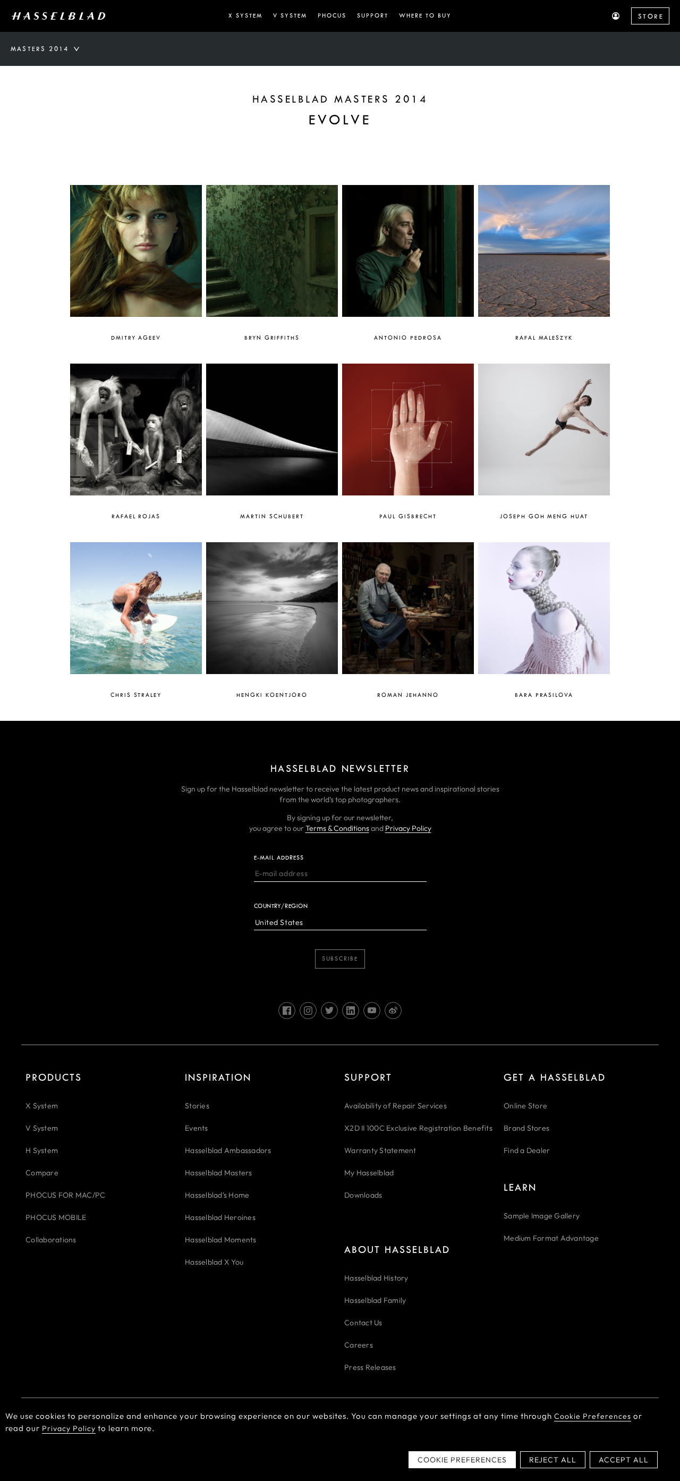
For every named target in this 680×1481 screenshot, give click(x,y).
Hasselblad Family (375, 1300)
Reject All (552, 1460)
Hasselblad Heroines (220, 1217)
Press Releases (370, 1367)
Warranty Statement (380, 1150)
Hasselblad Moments (221, 1239)
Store (651, 16)
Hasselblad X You (214, 1262)
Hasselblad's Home (217, 1195)
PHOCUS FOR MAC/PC (65, 1195)
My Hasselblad (369, 1172)
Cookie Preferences (592, 1416)
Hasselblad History (376, 1278)
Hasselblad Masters (218, 1172)
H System (42, 1150)
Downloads (363, 1195)
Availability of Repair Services (395, 1105)
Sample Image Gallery (542, 1216)
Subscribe (340, 958)
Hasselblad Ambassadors (228, 1150)
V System (42, 1128)
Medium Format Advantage (551, 1238)
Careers (358, 1345)
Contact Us (363, 1322)
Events (196, 1128)
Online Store (525, 1105)
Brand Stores (526, 1128)
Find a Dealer (527, 1150)
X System (42, 1105)
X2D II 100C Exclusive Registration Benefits (418, 1128)
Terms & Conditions (337, 828)
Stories (197, 1105)
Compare (42, 1172)
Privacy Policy (408, 828)
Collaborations (51, 1239)
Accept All (624, 1460)
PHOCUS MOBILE (56, 1217)
